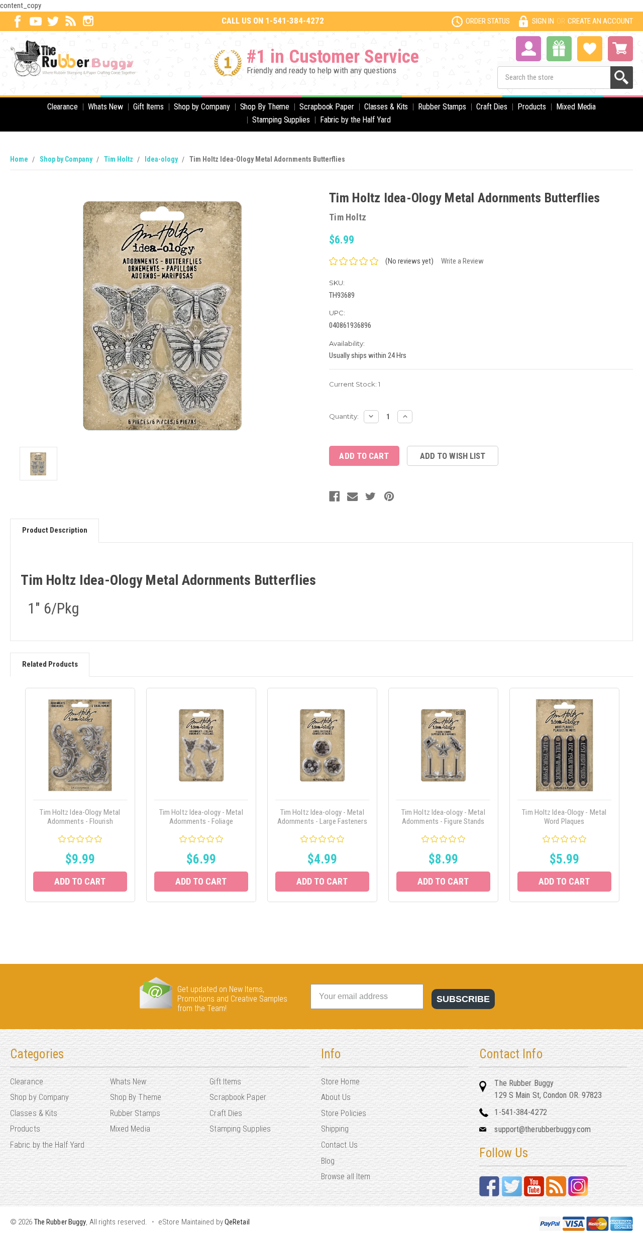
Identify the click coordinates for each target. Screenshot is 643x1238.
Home (19, 159)
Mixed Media (576, 106)
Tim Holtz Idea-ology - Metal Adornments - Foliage (201, 817)
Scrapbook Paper (326, 106)
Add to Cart (79, 881)
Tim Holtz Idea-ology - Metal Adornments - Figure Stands (443, 817)
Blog (328, 1161)
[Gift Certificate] (559, 48)
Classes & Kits (386, 106)
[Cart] (620, 48)
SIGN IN (543, 21)
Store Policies (343, 1113)
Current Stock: (354, 384)
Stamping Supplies (280, 120)
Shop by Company (202, 106)
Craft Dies (491, 106)
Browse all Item (346, 1176)
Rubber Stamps (442, 106)
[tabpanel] (80, 795)
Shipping (335, 1129)
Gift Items (148, 106)
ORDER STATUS (488, 21)
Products (531, 106)
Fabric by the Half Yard (355, 120)
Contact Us (339, 1145)
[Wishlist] (589, 47)
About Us (336, 1097)
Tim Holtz (118, 159)
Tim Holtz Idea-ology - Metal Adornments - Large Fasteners (322, 817)
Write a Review (462, 261)
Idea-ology (161, 159)
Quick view (80, 745)
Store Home (340, 1081)
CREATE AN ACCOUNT (600, 21)
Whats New (105, 106)
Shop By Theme (265, 106)
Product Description (54, 530)
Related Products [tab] (50, 664)
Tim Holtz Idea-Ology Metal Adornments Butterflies (267, 159)
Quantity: (344, 416)
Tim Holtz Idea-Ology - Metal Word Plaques (564, 817)
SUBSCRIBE (463, 999)
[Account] (528, 47)
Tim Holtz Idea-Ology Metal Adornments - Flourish (80, 817)
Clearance (62, 106)
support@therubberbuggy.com (542, 1129)
